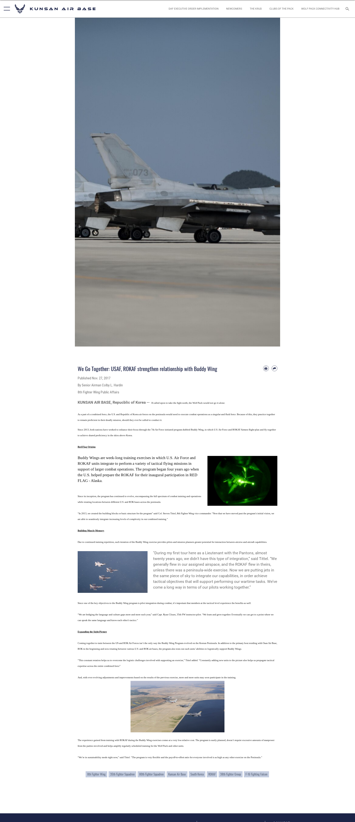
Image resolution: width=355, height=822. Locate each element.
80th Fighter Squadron (151, 774)
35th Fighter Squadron (122, 774)
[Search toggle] (347, 8)
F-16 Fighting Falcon (256, 774)
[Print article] (266, 368)
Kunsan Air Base (177, 774)
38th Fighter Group (230, 774)
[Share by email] (274, 368)
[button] (6, 9)
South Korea (197, 774)
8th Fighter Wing (96, 774)
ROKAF (212, 774)
